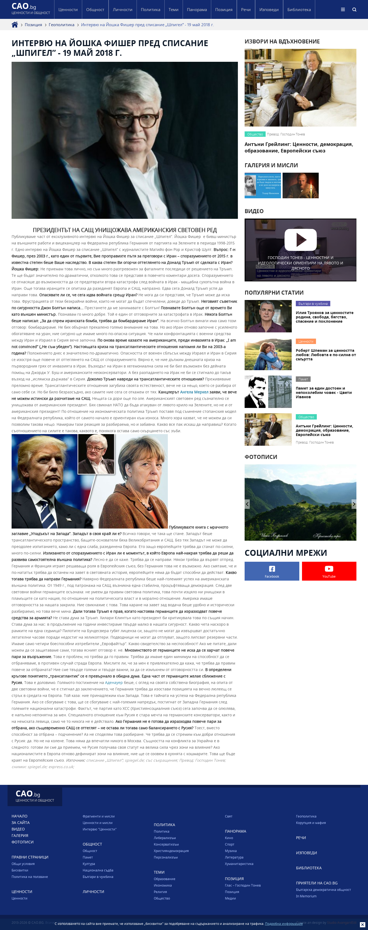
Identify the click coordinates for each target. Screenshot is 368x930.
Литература (234, 857)
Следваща (247, 504)
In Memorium (306, 896)
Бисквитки (20, 870)
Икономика (163, 885)
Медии (230, 898)
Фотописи (23, 841)
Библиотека (299, 9)
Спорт (229, 844)
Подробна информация (284, 923)
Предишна (354, 504)
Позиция (33, 24)
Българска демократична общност (323, 889)
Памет (88, 857)
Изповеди (269, 9)
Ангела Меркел (194, 391)
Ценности (19, 898)
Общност (90, 851)
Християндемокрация (171, 851)
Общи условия (23, 863)
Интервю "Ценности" (100, 829)
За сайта (21, 822)
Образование (164, 879)
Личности (123, 9)
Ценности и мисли (98, 822)
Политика (161, 831)
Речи (246, 9)
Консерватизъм (166, 844)
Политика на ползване (30, 876)
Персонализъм (166, 857)
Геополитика (61, 24)
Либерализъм (165, 838)
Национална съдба (98, 870)
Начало (19, 816)
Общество (162, 898)
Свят (228, 816)
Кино (229, 838)
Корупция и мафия (311, 822)
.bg (31, 9)
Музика (231, 851)
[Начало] (15, 25)
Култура (89, 863)
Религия (160, 892)
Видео (18, 829)
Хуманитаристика (239, 863)
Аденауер (114, 682)
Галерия (20, 835)
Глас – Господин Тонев (243, 885)
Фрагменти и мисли (99, 816)
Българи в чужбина (98, 876)
